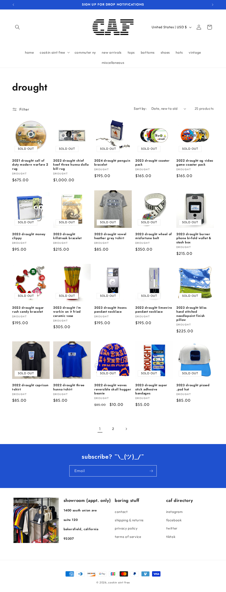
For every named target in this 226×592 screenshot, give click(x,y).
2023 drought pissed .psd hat (193, 387)
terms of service (128, 537)
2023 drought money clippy (28, 236)
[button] (17, 27)
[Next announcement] (213, 4)
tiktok (171, 537)
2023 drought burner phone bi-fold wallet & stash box (193, 238)
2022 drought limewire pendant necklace (153, 310)
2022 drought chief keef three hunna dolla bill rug (71, 165)
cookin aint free (119, 582)
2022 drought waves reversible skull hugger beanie (112, 389)
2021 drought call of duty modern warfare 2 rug (30, 165)
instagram (174, 512)
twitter (172, 528)
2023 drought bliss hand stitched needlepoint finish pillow (191, 314)
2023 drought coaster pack (152, 163)
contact (121, 512)
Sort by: (140, 108)
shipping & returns (129, 520)
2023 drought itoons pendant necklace (110, 310)
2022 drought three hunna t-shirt (69, 387)
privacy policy (126, 528)
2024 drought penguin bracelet (112, 163)
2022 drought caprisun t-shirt (30, 387)
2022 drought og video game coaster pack (194, 163)
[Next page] (126, 429)
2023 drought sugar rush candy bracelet (28, 310)
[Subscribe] (151, 471)
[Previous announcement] (13, 4)
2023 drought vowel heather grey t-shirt (110, 236)
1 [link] (100, 428)
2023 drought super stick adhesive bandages (151, 389)
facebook (174, 520)
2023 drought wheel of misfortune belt (153, 236)
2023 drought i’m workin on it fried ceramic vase (67, 312)
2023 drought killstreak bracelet (67, 236)
